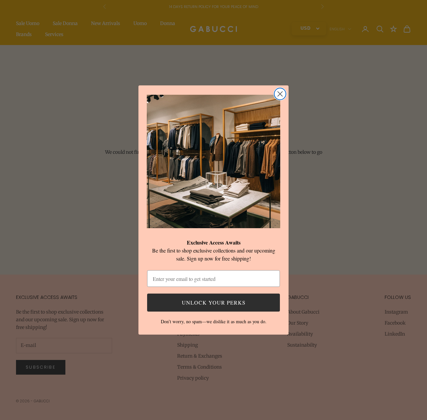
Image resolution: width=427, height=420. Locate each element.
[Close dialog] (280, 94)
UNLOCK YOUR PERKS (214, 302)
